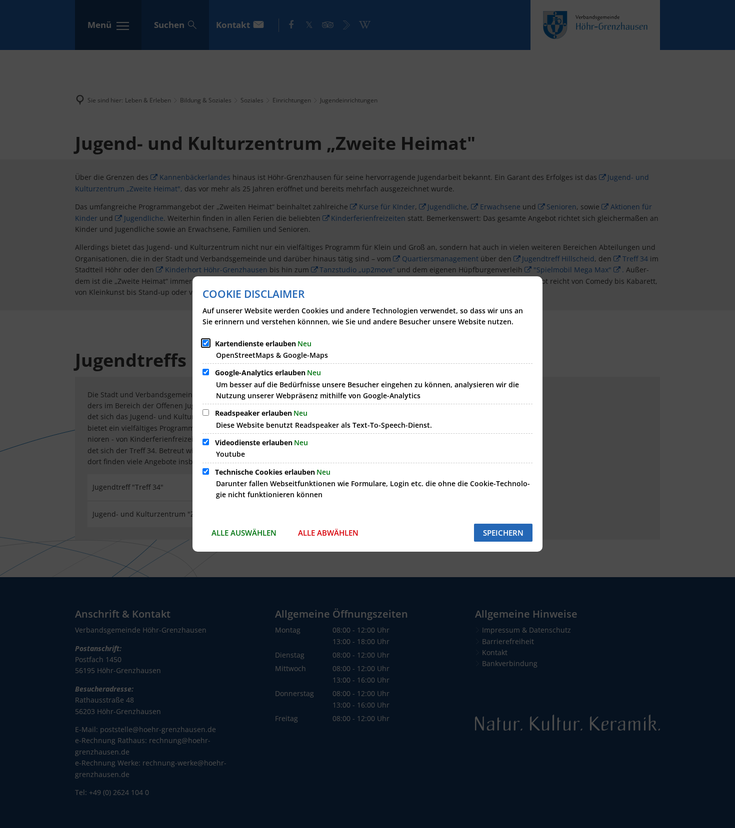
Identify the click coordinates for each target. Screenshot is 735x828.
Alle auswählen (244, 533)
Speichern (503, 533)
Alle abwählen (328, 533)
